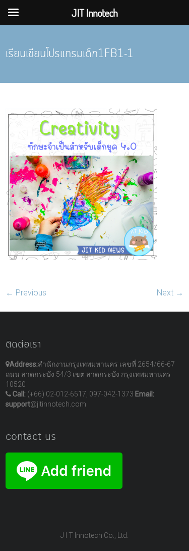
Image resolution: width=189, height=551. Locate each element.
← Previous (26, 292)
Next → (170, 292)
